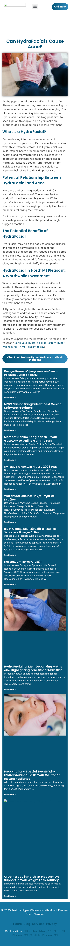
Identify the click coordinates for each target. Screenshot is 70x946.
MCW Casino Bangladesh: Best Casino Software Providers (33, 406)
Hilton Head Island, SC (37, 931)
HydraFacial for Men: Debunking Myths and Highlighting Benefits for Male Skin (33, 668)
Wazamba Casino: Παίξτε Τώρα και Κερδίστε (29, 497)
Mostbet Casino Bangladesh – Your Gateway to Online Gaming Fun (30, 439)
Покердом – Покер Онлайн (23, 562)
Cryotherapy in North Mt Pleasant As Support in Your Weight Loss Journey (31, 878)
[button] (35, 6)
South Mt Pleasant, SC (44, 935)
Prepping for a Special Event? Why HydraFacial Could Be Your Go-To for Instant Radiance (32, 774)
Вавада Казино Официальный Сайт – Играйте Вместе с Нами (31, 373)
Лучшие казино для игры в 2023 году (30, 467)
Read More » (10, 397)
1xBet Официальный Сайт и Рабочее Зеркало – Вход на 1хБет (30, 530)
